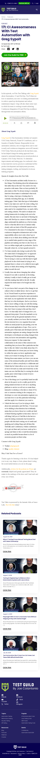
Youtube (4, 701)
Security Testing (5, 721)
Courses (3, 737)
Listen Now (7, 551)
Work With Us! (5, 753)
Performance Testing (6, 718)
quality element (14, 449)
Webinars (4, 735)
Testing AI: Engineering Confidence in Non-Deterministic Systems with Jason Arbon (16, 579)
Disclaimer (14, 753)
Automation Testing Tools (28, 723)
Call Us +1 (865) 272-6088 (28, 754)
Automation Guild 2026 (27, 732)
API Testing (4, 723)
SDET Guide (24, 721)
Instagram (19, 704)
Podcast (4, 23)
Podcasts (10, 17)
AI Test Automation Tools (28, 716)
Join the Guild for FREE (14, 55)
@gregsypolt (14, 446)
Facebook (19, 697)
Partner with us (24, 3)
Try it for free (10, 505)
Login (37, 3)
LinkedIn (3, 697)
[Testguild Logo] (10, 10)
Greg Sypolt (34, 93)
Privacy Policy (21, 753)
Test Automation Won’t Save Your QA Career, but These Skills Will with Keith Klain (19, 656)
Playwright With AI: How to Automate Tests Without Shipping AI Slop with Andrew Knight (19, 618)
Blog (2, 730)
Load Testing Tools (26, 718)
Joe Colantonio (21, 751)
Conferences (24, 730)
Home (3, 17)
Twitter (6, 704)
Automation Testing (6, 716)
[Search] (33, 3)
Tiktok (21, 699)
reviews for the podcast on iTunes (22, 469)
